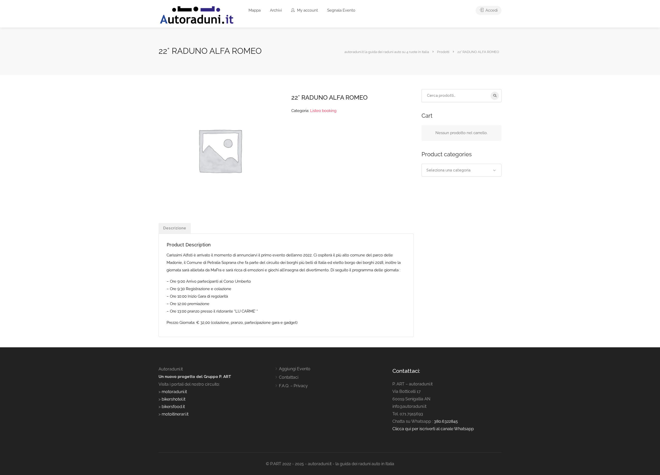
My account (307, 10)
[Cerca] (495, 96)
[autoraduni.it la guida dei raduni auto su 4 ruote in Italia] (197, 15)
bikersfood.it (173, 406)
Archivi (276, 10)
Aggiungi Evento (294, 368)
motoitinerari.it (174, 414)
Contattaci (288, 377)
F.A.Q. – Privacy (293, 385)
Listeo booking (323, 110)
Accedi (491, 10)
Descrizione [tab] (174, 228)
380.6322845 (446, 421)
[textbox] (461, 170)
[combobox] (461, 170)
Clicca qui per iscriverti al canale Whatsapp (433, 428)
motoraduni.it (174, 391)
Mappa (255, 10)
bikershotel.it (173, 399)
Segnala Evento (341, 10)
